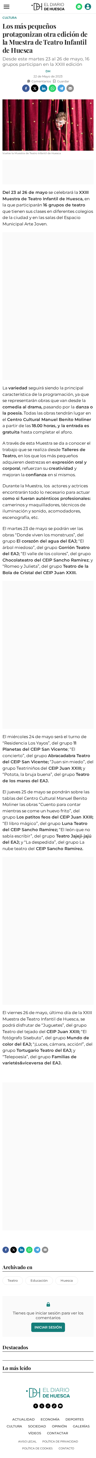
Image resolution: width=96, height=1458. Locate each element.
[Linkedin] (43, 88)
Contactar (57, 1433)
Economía (50, 1419)
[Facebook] (26, 88)
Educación (39, 1280)
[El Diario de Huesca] (48, 1396)
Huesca (67, 1280)
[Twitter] (34, 88)
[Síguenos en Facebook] (35, 1405)
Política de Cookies (37, 1448)
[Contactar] (79, 8)
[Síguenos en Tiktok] (54, 1405)
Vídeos (34, 1433)
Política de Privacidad (60, 1441)
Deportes (74, 1419)
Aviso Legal (27, 1441)
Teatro (13, 1280)
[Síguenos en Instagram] (48, 1405)
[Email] (70, 88)
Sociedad (37, 1426)
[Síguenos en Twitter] (41, 1405)
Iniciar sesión (48, 1327)
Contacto (66, 1448)
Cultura (9, 17)
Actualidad (23, 1419)
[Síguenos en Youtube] (60, 1405)
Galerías (81, 1426)
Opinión (59, 1426)
